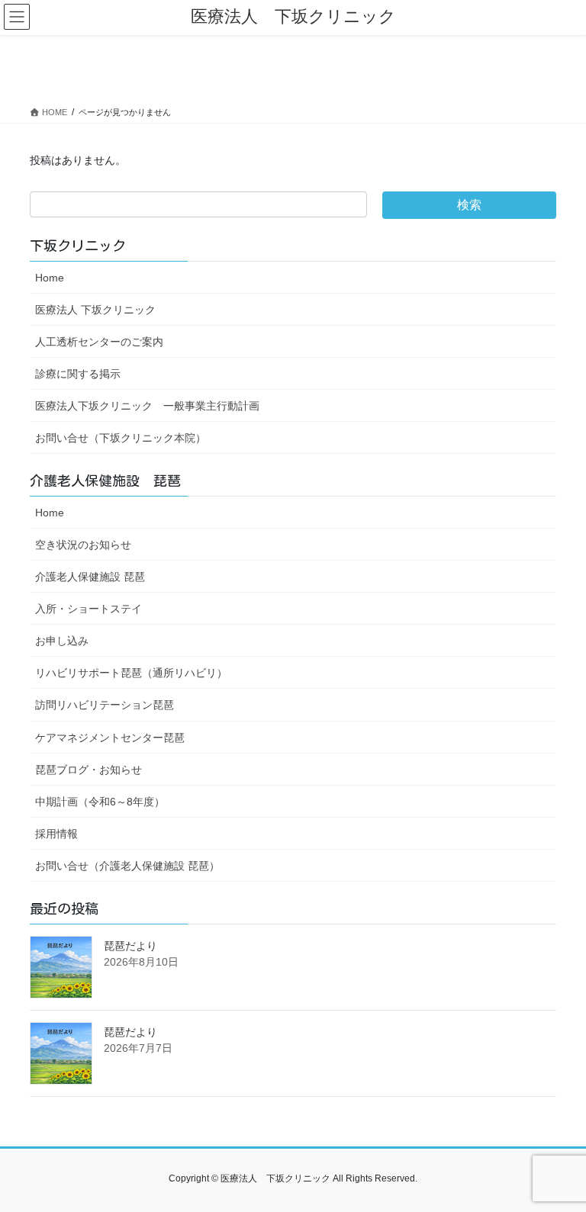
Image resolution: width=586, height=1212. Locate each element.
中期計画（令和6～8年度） (100, 802)
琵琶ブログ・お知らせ (88, 770)
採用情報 (56, 834)
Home (49, 278)
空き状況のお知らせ (83, 544)
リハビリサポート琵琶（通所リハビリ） (131, 673)
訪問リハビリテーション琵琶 (104, 705)
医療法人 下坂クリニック (95, 310)
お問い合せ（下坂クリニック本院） (120, 438)
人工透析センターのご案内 (99, 342)
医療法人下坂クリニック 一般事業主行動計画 (147, 406)
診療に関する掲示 (78, 374)
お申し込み (62, 641)
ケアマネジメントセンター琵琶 (110, 737)
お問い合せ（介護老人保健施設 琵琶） (127, 866)
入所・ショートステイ (88, 609)
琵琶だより (130, 946)
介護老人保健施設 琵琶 (90, 577)
